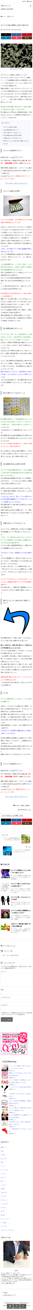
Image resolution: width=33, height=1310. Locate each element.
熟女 (2, 1162)
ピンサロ (3, 1196)
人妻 (2, 1151)
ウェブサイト (4, 1005)
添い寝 (3, 1215)
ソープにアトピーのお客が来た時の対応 (20, 1087)
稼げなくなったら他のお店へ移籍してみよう (16, 141)
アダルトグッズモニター (7, 1230)
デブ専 (3, 1155)
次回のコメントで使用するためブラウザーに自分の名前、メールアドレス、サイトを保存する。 (17, 1013)
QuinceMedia (14, 68)
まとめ (5, 143)
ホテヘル (3, 1177)
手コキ (3, 1211)
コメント (3, 971)
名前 (2, 989)
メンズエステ (4, 1204)
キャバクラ (4, 1226)
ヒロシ (29, 810)
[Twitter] (6, 34)
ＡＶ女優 (3, 1222)
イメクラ (3, 1185)
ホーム (4, 16)
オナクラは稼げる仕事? (10, 127)
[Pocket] (16, 37)
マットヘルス (4, 1170)
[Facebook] (16, 34)
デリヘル (3, 1173)
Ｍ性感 (3, 1188)
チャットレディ (5, 1219)
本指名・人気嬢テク (25, 805)
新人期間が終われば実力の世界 (12, 135)
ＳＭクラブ (4, 1192)
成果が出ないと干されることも (12, 138)
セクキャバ (4, 1200)
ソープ (3, 1166)
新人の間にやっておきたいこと (12, 132)
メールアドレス (5, 997)
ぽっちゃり (4, 1158)
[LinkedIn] (6, 37)
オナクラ (11, 16)
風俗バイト (4, 1147)
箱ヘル (3, 1181)
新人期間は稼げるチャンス (11, 130)
